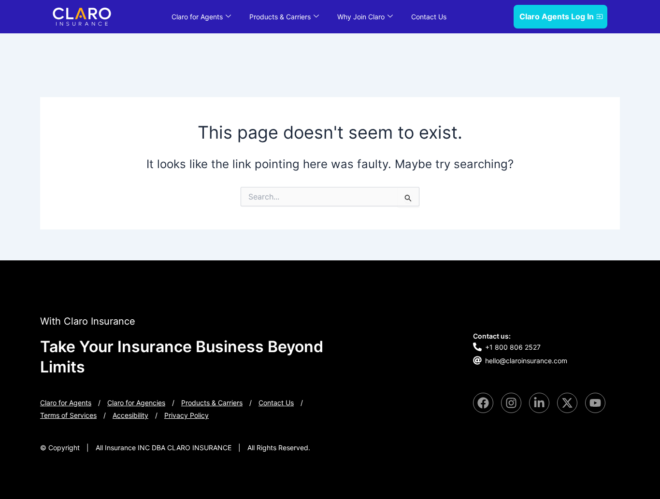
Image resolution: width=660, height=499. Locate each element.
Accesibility (130, 415)
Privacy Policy (186, 415)
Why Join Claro (361, 17)
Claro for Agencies (136, 403)
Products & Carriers (280, 17)
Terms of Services (68, 415)
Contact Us (428, 17)
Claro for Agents (197, 17)
